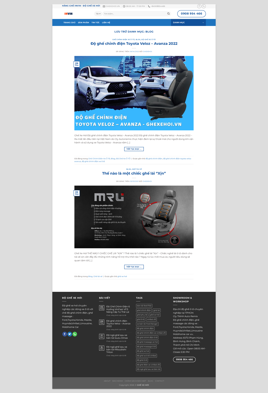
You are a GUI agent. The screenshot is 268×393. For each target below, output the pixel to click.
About (107, 381)
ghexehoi (147, 51)
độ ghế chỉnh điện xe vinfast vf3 (151, 333)
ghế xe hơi (122, 276)
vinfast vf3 (151, 319)
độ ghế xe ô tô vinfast (146, 356)
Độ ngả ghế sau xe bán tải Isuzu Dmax (117, 336)
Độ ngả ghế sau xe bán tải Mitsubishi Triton (116, 350)
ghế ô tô (140, 319)
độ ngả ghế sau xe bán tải (148, 369)
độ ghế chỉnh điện (154, 159)
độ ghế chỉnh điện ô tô (147, 337)
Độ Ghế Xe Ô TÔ (148, 39)
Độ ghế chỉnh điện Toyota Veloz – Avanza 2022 (134, 43)
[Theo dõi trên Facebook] (199, 6)
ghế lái (157, 310)
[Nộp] (168, 13)
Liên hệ (106, 22)
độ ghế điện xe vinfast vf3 (148, 365)
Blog (138, 39)
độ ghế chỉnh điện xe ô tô (93, 161)
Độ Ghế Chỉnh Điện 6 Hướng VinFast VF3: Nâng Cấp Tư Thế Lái (118, 309)
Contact (159, 381)
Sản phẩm (83, 22)
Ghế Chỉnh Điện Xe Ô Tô (123, 39)
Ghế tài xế (137, 169)
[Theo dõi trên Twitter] (69, 334)
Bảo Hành (117, 381)
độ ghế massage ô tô (146, 347)
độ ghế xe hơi (143, 351)
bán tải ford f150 (144, 306)
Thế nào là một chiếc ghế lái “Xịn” (134, 173)
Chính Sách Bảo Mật (135, 381)
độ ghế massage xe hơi (147, 342)
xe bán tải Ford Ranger (147, 324)
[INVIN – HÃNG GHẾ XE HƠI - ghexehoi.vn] (76, 13)
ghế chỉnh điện (144, 310)
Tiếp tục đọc (134, 149)
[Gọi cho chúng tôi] (204, 6)
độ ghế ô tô (142, 360)
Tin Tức (95, 22)
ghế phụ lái (142, 315)
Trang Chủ (69, 22)
